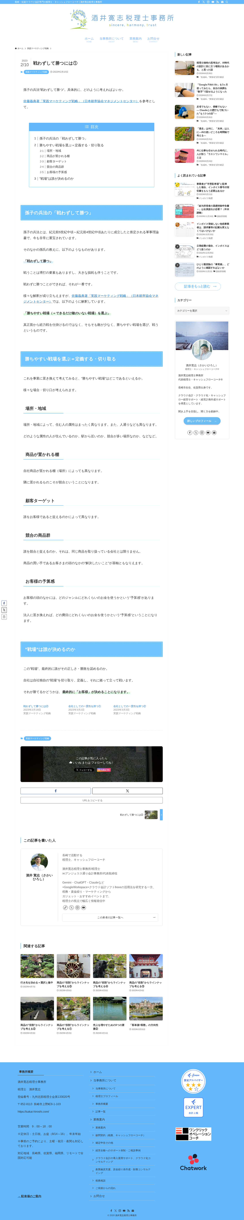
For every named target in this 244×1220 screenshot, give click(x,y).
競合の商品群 (55, 166)
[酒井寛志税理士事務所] (122, 19)
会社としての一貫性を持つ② (129, 706)
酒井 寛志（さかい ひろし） (39, 877)
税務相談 (101, 1180)
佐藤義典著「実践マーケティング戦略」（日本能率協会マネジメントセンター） (81, 101)
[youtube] (213, 2)
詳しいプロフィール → (202, 420)
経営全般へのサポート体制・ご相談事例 (118, 1150)
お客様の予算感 (57, 172)
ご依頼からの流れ (106, 1188)
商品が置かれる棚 (58, 156)
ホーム (97, 1072)
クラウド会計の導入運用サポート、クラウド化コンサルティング (123, 1160)
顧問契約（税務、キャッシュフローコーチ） (121, 1135)
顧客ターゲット (57, 161)
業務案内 (99, 1119)
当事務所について (104, 1080)
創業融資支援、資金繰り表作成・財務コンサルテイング (123, 1171)
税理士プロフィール (107, 1096)
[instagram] (208, 2)
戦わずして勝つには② (35, 706)
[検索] (227, 2)
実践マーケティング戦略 (36, 72)
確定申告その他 (104, 1142)
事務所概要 (102, 1103)
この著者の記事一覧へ (110, 917)
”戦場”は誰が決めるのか (56, 178)
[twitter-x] (203, 2)
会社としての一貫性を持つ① (84, 706)
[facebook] (199, 2)
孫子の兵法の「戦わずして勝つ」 (63, 138)
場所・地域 (54, 150)
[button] (56, 791)
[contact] (222, 2)
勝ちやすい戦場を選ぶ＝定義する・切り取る (71, 145)
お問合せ (99, 1196)
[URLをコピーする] (4, 616)
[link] (65, 907)
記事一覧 (101, 1111)
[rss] (217, 2)
